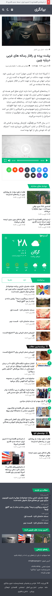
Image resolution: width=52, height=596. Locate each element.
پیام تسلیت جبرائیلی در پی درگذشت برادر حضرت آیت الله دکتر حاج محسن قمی (19, 391)
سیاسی (40, 587)
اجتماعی (21, 587)
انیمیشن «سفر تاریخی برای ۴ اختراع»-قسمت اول (18, 334)
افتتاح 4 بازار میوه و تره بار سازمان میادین (35, 401)
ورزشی (32, 591)
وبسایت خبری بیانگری (11, 583)
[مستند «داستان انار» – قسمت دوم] (43, 325)
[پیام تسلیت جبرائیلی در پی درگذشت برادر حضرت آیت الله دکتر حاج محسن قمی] (43, 393)
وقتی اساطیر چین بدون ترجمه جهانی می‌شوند (14, 220)
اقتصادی (14, 587)
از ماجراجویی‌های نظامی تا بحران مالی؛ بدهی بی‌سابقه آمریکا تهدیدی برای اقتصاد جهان (15, 471)
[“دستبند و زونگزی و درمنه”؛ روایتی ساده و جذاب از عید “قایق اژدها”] (43, 302)
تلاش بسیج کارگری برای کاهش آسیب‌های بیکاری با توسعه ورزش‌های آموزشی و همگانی (18, 421)
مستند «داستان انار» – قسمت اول (22, 310)
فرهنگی (6, 587)
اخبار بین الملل (39, 49)
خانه (47, 49)
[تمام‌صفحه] (5, 160)
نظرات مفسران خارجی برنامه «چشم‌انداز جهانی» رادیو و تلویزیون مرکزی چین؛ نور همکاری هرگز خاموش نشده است (19, 289)
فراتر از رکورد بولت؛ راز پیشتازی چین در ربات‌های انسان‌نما (14, 193)
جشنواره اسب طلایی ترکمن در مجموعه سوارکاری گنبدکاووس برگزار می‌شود (20, 380)
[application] (26, 149)
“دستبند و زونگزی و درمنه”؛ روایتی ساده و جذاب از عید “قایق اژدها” (19, 300)
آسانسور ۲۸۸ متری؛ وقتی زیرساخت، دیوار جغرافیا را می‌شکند (41, 209)
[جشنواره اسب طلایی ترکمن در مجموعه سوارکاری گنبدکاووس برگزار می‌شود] (43, 382)
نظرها (10, 280)
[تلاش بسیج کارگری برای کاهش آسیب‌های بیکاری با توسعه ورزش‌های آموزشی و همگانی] (43, 423)
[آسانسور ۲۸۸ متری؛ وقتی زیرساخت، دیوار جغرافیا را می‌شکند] (38, 197)
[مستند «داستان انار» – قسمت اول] (43, 313)
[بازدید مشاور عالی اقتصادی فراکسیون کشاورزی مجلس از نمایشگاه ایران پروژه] (43, 411)
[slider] (28, 160)
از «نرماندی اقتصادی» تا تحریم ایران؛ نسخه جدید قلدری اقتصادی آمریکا (39, 222)
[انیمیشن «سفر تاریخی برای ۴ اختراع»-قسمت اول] (43, 336)
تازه (24, 280)
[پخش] (47, 160)
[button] (26, 149)
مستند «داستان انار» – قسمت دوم (22, 321)
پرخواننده (40, 280)
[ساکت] (9, 160)
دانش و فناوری (23, 591)
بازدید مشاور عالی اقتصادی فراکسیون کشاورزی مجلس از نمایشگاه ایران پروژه (20, 409)
